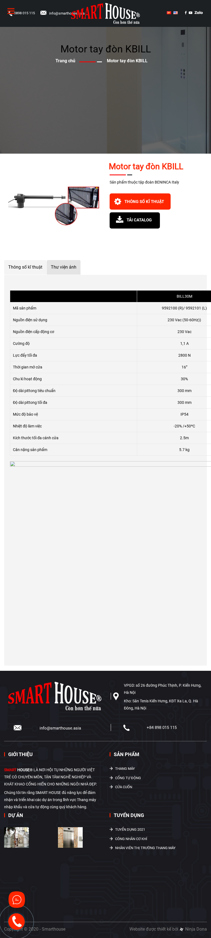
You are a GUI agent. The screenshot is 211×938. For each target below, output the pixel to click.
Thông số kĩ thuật (25, 267)
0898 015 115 (24, 13)
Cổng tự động (128, 778)
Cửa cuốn (123, 787)
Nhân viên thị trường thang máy (145, 848)
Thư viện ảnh (63, 267)
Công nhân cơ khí (131, 839)
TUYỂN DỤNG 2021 (130, 829)
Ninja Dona (195, 929)
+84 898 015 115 (162, 727)
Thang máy (125, 769)
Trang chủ (65, 60)
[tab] (25, 267)
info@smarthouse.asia (67, 13)
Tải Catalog (139, 220)
